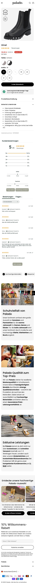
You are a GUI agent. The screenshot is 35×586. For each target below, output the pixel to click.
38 (16, 73)
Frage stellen (10, 190)
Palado (8, 582)
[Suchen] (29, 3)
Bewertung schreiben (22, 190)
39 (21, 72)
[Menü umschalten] (2, 3)
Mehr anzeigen (17, 264)
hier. (16, 556)
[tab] (19, 197)
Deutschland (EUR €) (10, 572)
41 (3, 78)
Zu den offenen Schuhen (13, 513)
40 (27, 72)
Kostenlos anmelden (17, 547)
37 (9, 72)
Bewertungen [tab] (8, 197)
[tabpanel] (17, 233)
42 (9, 78)
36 (3, 72)
